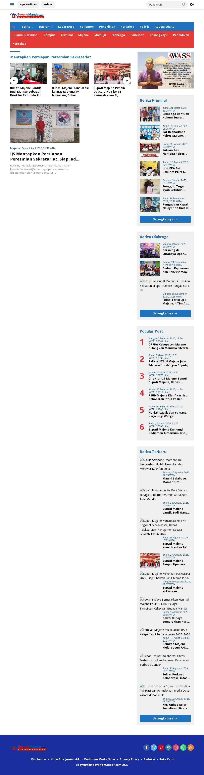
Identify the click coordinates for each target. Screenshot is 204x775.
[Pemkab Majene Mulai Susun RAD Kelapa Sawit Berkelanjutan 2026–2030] (165, 632)
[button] (184, 4)
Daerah (44, 26)
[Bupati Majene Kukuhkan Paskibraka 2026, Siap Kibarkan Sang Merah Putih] (165, 575)
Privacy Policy (129, 759)
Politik (144, 26)
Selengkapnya (163, 219)
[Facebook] (146, 747)
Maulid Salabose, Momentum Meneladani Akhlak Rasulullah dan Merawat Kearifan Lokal (176, 480)
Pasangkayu (159, 35)
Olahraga (118, 35)
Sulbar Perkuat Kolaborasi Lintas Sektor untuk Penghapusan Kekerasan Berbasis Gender (175, 676)
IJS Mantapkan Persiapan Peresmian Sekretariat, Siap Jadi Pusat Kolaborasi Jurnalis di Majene (43, 161)
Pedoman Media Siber (99, 759)
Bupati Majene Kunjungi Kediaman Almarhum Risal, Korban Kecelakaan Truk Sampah (168, 431)
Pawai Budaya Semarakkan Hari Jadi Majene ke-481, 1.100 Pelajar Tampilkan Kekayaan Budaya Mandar (176, 619)
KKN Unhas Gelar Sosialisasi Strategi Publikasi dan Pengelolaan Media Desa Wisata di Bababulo (176, 706)
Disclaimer (38, 759)
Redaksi (149, 759)
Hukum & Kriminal (25, 35)
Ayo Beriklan (28, 4)
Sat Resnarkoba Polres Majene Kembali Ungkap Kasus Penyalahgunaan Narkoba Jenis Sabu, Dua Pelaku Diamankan (175, 133)
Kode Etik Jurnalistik (65, 759)
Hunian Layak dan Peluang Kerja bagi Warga (168, 414)
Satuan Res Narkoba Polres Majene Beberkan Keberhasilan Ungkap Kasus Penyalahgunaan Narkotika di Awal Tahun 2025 (175, 152)
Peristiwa (127, 26)
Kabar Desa (66, 26)
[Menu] (13, 4)
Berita (26, 26)
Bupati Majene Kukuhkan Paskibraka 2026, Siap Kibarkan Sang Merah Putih (176, 589)
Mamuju (100, 35)
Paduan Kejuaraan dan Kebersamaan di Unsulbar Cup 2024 (176, 270)
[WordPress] (168, 747)
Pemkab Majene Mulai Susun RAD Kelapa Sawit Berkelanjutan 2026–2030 (174, 645)
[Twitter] (154, 747)
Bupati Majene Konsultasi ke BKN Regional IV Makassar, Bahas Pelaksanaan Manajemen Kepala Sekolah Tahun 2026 (70, 91)
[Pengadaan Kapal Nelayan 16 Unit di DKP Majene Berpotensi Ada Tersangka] (150, 204)
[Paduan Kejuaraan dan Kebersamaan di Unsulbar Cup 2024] (150, 268)
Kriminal (67, 35)
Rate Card (166, 759)
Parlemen (87, 26)
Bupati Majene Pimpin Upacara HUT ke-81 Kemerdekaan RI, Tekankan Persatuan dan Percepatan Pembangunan (112, 91)
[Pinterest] (161, 747)
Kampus (49, 35)
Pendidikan (107, 26)
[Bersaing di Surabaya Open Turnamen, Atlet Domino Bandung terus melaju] (150, 250)
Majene (83, 35)
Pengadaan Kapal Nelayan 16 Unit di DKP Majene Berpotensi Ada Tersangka (175, 206)
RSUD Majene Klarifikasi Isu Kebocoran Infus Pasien (168, 397)
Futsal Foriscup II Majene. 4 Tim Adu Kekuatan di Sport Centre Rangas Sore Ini (176, 301)
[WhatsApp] (183, 747)
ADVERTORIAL (164, 26)
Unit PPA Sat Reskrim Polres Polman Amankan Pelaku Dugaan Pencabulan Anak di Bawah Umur (177, 170)
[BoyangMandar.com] (27, 15)
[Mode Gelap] (192, 4)
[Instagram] (176, 747)
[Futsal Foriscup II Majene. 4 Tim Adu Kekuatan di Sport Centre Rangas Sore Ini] (165, 285)
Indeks (47, 4)
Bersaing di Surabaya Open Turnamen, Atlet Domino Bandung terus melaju (175, 251)
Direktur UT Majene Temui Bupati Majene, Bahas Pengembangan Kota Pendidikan (168, 380)
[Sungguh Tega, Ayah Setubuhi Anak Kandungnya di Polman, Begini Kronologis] (150, 186)
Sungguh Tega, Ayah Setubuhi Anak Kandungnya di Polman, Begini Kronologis (176, 188)
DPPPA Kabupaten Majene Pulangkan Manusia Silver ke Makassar (169, 346)
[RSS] (190, 747)
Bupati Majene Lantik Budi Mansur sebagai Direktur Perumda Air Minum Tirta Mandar (25, 91)
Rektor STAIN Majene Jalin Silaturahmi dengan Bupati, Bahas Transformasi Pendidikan (168, 363)
